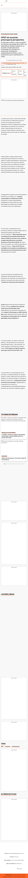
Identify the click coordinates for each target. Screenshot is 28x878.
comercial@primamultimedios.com (14, 853)
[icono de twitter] (21, 1)
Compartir (5, 73)
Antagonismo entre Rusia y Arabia (9, 33)
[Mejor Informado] (14, 5)
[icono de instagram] (24, 1)
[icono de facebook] (19, 1)
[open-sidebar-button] (2, 5)
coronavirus (7, 746)
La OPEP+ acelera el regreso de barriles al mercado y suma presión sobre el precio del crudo (13, 436)
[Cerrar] (25, 63)
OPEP (2, 746)
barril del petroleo (16, 746)
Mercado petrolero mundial (9, 432)
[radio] (2, 1)
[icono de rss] (26, 1)
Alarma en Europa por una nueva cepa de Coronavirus (14, 458)
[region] (14, 22)
